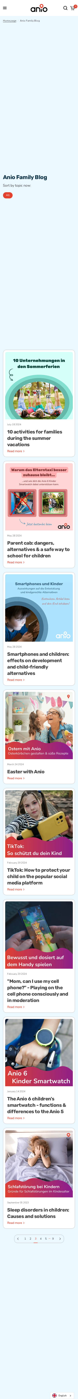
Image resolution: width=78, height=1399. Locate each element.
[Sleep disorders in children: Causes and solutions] (39, 1163)
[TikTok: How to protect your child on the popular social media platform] (39, 824)
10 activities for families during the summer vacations (34, 438)
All (8, 195)
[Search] (65, 8)
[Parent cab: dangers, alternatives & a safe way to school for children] (39, 496)
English (63, 1395)
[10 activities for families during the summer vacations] (39, 385)
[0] (72, 8)
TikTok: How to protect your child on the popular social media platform (38, 876)
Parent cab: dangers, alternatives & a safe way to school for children (38, 549)
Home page (9, 20)
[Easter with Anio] (39, 725)
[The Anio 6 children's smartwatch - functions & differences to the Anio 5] (39, 1052)
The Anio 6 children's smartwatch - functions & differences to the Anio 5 (36, 1105)
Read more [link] (14, 451)
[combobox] (62, 1395)
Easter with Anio (25, 771)
